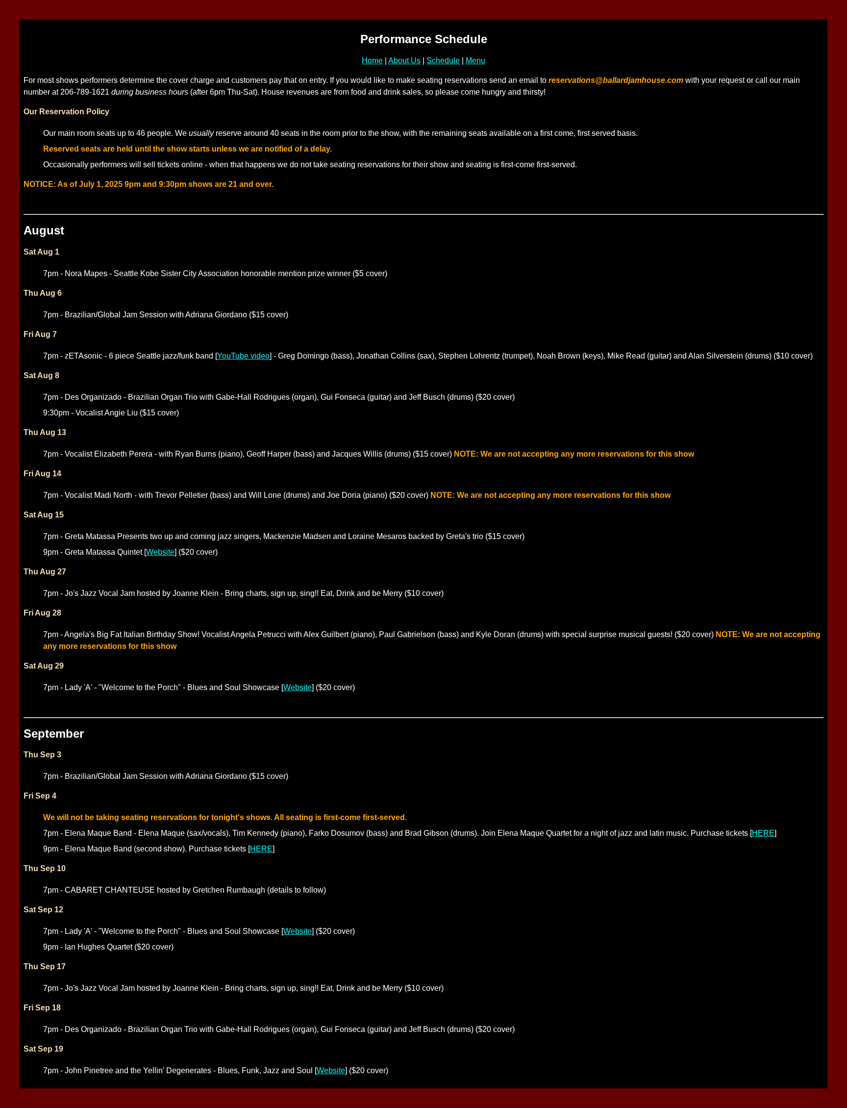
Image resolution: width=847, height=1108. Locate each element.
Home (372, 60)
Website (160, 552)
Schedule (443, 60)
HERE (763, 833)
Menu (475, 60)
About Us (404, 60)
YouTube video (243, 356)
